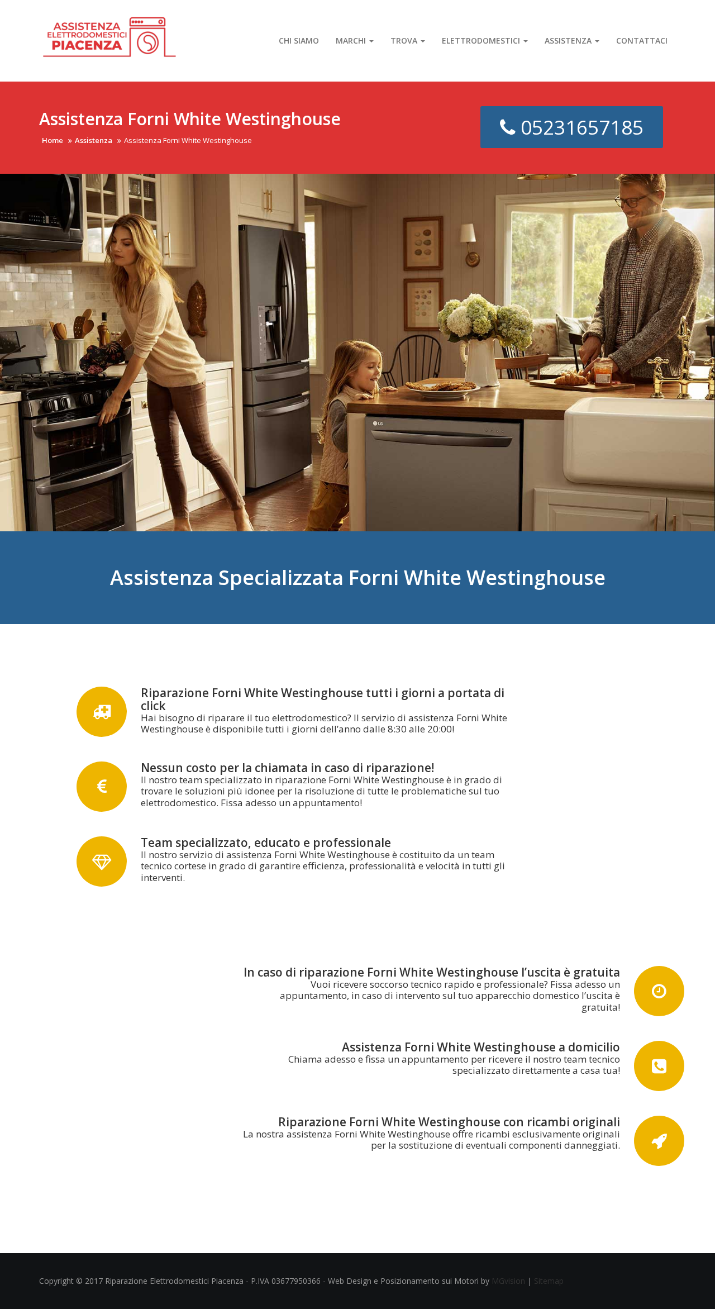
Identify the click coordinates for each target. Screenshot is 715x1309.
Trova (405, 40)
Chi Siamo (299, 40)
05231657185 (580, 127)
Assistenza (569, 40)
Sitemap (549, 1280)
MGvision (508, 1280)
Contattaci (642, 40)
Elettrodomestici (482, 40)
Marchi (352, 40)
